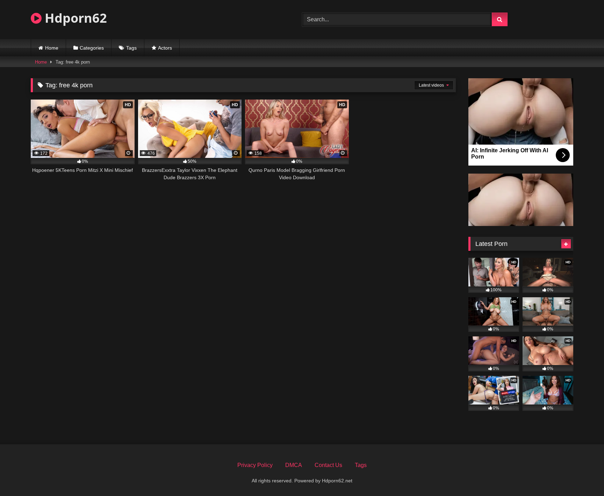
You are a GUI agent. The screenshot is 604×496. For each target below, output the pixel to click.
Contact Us (328, 465)
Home (51, 48)
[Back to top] (582, 475)
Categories (92, 48)
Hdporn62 (74, 18)
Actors (165, 48)
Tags (131, 48)
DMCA (293, 465)
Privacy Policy (255, 465)
